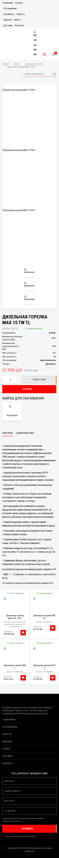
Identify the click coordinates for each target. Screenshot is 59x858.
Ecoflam (52, 333)
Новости (21, 14)
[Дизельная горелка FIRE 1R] (44, 604)
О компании (7, 3)
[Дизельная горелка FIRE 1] (15, 654)
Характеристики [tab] (25, 433)
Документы (8, 14)
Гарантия (7, 19)
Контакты (19, 25)
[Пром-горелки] (12, 54)
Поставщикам (9, 8)
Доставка (8, 25)
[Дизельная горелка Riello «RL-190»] (15, 604)
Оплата (17, 19)
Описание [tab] (7, 433)
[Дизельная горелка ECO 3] (44, 654)
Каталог (19, 3)
